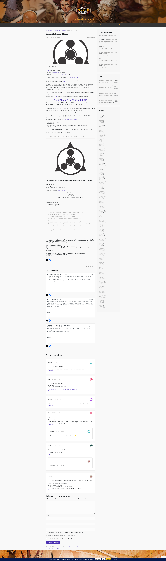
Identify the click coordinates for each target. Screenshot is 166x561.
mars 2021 (101, 188)
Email (47, 521)
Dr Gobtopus (105, 42)
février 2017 (101, 247)
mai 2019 (100, 216)
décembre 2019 (101, 207)
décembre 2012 (101, 309)
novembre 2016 (101, 250)
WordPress (90, 557)
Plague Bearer (102, 90)
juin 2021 (100, 184)
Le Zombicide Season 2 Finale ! (70, 100)
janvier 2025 (101, 132)
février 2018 (101, 231)
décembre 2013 (101, 293)
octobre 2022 (101, 164)
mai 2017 (100, 243)
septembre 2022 (102, 165)
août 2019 (100, 212)
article (72, 255)
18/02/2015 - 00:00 (60, 461)
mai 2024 (100, 140)
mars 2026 (101, 120)
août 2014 (100, 283)
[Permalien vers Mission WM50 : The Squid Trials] (70, 284)
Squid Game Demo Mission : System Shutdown (108, 100)
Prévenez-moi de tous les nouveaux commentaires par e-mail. (61, 535)
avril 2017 (100, 244)
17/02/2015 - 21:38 (58, 476)
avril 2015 (100, 273)
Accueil (47, 30)
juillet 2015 (101, 269)
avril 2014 (100, 288)
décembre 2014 (101, 278)
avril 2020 (100, 202)
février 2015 (101, 276)
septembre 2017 (102, 238)
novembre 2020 (101, 193)
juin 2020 (100, 200)
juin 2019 (100, 215)
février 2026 (101, 121)
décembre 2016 (101, 249)
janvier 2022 (101, 176)
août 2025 (100, 127)
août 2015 (100, 268)
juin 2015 (100, 271)
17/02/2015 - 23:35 (57, 445)
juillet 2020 (101, 198)
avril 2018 (100, 229)
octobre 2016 (101, 252)
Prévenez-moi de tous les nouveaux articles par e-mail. (59, 538)
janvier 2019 (101, 221)
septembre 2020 (102, 196)
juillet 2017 (101, 240)
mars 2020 (101, 203)
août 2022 (100, 167)
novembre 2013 (101, 295)
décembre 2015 (101, 264)
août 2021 (100, 182)
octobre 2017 (101, 236)
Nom (47, 515)
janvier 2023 (101, 160)
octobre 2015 (101, 267)
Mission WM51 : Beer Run (104, 82)
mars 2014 (101, 290)
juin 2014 (100, 286)
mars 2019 (101, 219)
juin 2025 (100, 129)
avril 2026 (100, 118)
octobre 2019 (101, 210)
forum (64, 81)
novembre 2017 (101, 235)
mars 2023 (101, 158)
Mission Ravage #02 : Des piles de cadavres (56, 351)
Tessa (104, 65)
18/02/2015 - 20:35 (58, 399)
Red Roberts (105, 53)
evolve (75, 557)
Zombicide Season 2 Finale (72, 77)
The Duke (104, 69)
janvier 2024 (101, 145)
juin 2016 (100, 257)
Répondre (50, 370)
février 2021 (101, 189)
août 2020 (100, 197)
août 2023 (100, 151)
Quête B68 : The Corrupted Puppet (105, 97)
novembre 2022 (101, 163)
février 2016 (101, 262)
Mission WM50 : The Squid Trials (105, 80)
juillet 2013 (101, 300)
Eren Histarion (57, 37)
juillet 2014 (101, 285)
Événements (64, 30)
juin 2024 (100, 139)
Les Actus (51, 30)
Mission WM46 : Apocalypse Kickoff (106, 93)
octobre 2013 (101, 296)
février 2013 (101, 306)
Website (48, 527)
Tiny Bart (104, 49)
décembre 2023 (101, 146)
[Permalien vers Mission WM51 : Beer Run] (70, 310)
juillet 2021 (101, 183)
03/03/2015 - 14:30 (56, 379)
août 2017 (100, 239)
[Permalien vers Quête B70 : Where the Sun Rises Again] (70, 335)
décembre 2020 (101, 192)
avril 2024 (100, 141)
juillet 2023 (101, 153)
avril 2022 (100, 172)
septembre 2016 (102, 253)
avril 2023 (100, 156)
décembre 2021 (101, 177)
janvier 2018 (101, 233)
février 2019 (101, 220)
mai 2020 (100, 201)
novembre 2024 (101, 134)
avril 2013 (100, 304)
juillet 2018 (101, 225)
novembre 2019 (101, 208)
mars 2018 (101, 230)
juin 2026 (100, 116)
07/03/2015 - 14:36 (58, 362)
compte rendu (63, 74)
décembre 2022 (101, 162)
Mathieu (57, 69)
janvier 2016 (101, 263)
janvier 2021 (101, 191)
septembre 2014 (102, 282)
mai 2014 (100, 287)
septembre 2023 (102, 150)
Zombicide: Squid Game (104, 102)
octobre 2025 (101, 126)
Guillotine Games (52, 555)
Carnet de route (57, 30)
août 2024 (100, 136)
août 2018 (100, 224)
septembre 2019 (102, 211)
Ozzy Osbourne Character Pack (110, 39)
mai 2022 (100, 170)
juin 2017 (100, 241)
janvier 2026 (101, 122)
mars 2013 (101, 305)
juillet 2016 (101, 255)
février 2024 (101, 144)
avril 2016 (100, 259)
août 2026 (100, 113)
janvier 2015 (101, 277)
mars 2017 (101, 245)
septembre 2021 (102, 181)
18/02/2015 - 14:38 (60, 431)
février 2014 (101, 291)
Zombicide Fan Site (83, 19)
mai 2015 (100, 272)
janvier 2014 (101, 292)
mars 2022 (101, 173)
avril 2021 (100, 187)
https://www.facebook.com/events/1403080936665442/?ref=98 (63, 389)
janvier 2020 (101, 206)
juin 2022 (100, 169)
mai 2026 (100, 117)
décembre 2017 (101, 234)
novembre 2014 (101, 279)
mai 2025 (100, 130)
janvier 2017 (101, 248)
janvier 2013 (101, 307)
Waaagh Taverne (61, 190)
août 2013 (100, 298)
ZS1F (56, 96)
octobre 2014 (101, 281)
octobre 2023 (101, 149)
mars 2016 (101, 260)
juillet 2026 (101, 115)
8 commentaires (91, 37)
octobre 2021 (101, 179)
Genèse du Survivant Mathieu (88, 351)
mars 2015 (101, 274)
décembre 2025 (101, 124)
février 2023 (101, 159)
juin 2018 (100, 226)
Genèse (49, 70)
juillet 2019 (101, 214)
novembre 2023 (101, 148)
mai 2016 (100, 258)
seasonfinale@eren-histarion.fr (70, 119)
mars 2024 (101, 143)
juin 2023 (100, 154)
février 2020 (101, 205)
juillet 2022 (101, 168)
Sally (104, 46)
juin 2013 (100, 301)
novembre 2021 (101, 178)
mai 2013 (100, 302)
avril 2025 (100, 131)
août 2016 (100, 254)
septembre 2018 (102, 222)
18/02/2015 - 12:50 (56, 412)
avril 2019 (100, 217)
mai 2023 (100, 155)
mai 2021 (100, 186)
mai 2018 (100, 227)
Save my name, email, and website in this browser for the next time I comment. (65, 532)
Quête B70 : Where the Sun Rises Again (106, 85)
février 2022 (101, 174)
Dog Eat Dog (56, 72)
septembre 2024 (102, 135)
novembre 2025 (101, 125)
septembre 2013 (102, 297)
